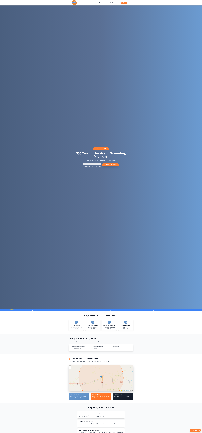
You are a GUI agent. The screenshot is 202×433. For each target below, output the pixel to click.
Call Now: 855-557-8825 (111, 164)
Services (93, 2)
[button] (101, 377)
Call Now (124, 2)
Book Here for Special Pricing (92, 164)
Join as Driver (105, 2)
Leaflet (123, 390)
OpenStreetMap (127, 390)
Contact (117, 2)
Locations (99, 2)
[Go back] (69, 3)
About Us (112, 2)
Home (89, 2)
